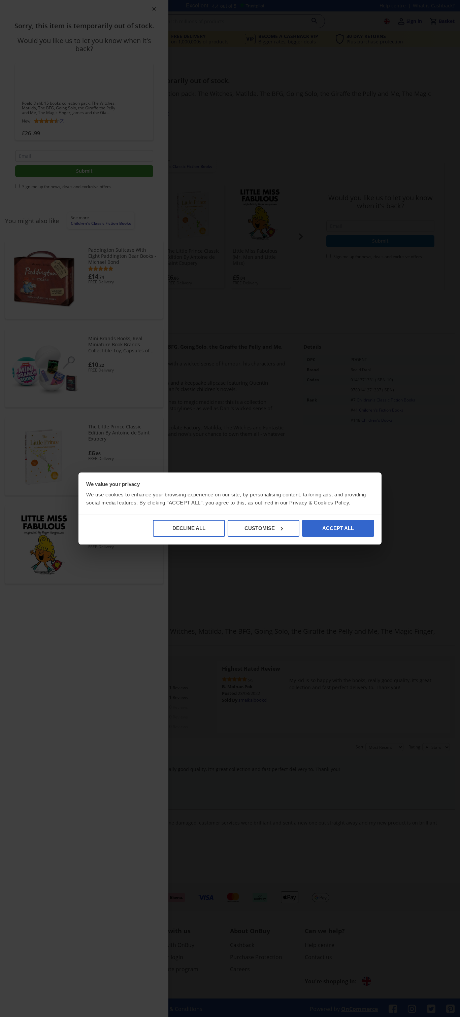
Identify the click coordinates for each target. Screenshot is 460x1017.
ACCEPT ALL (338, 528)
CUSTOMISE (259, 528)
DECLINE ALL (188, 528)
